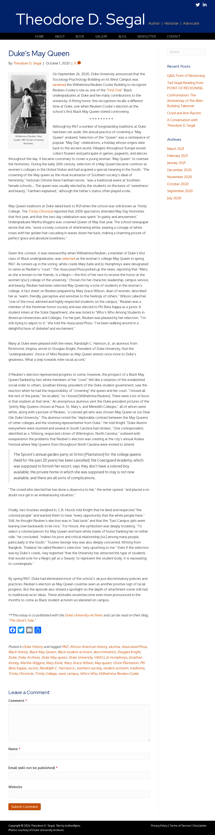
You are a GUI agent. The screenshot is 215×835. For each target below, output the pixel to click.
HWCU (99, 657)
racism (33, 668)
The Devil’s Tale (22, 620)
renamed (59, 85)
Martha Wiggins (32, 663)
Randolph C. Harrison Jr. (57, 668)
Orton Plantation (125, 663)
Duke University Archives (83, 615)
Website (15, 787)
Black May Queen (42, 652)
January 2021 (176, 163)
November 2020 (179, 177)
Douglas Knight (128, 652)
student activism (115, 668)
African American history (88, 647)
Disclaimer (200, 825)
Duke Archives (29, 657)
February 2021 (177, 156)
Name (14, 749)
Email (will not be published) (33, 768)
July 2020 (174, 198)
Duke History (33, 647)
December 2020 (179, 170)
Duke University (80, 657)
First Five (115, 90)
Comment (17, 700)
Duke (12, 657)
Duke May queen (54, 657)
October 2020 (178, 184)
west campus (68, 673)
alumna (114, 647)
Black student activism (75, 652)
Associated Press (134, 647)
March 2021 (175, 149)
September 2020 (180, 191)
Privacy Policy (159, 825)
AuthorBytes (72, 825)
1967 (65, 647)
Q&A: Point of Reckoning (186, 76)
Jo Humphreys (116, 657)
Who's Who (88, 673)
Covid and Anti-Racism (184, 113)
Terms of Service (180, 825)
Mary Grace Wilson (78, 663)
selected (68, 258)
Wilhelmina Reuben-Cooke (119, 673)
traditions (137, 668)
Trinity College (46, 673)
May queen (102, 663)
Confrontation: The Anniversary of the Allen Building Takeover (185, 100)
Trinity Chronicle (20, 673)
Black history (18, 652)
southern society (89, 668)
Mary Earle (54, 663)
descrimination (104, 652)
